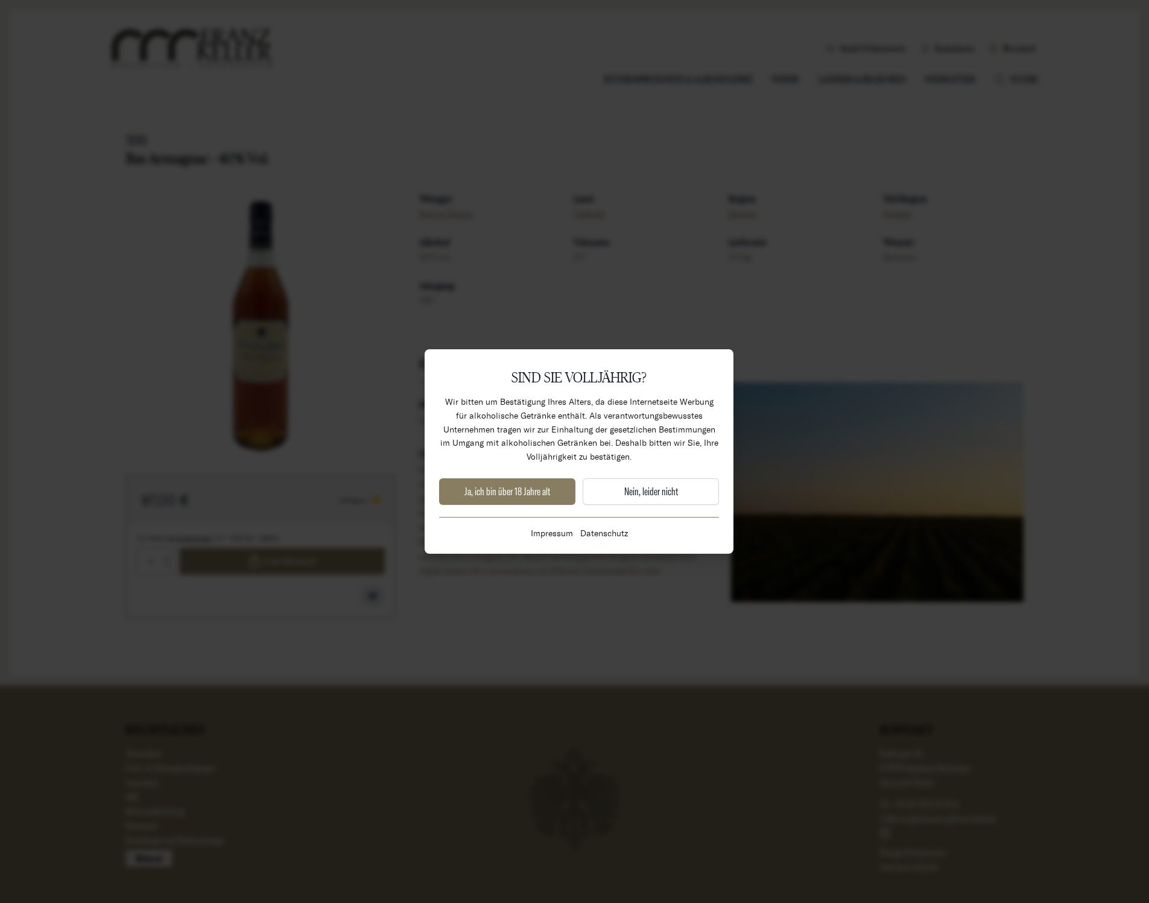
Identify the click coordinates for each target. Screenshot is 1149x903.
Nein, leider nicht (651, 491)
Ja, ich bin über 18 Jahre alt (507, 491)
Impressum (552, 533)
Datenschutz (604, 533)
